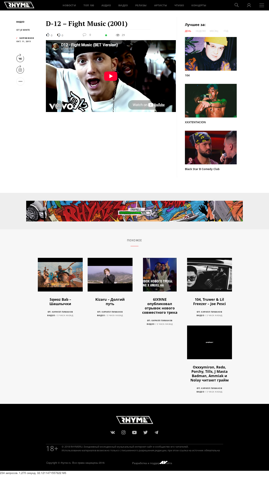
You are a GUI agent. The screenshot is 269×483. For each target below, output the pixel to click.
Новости (69, 5)
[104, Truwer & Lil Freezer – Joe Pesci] (209, 277)
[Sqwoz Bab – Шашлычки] (60, 277)
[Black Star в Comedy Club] (211, 147)
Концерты (198, 5)
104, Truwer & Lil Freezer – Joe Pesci (209, 301)
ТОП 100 (88, 5)
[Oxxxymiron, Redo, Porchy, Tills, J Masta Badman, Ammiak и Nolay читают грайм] (209, 344)
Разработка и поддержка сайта (152, 463)
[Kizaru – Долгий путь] (110, 277)
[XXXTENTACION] (212, 101)
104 (187, 75)
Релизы (141, 5)
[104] (212, 54)
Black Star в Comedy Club (202, 169)
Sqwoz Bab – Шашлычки (60, 301)
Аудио (106, 5)
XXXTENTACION (195, 122)
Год (226, 31)
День (188, 31)
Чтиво (179, 5)
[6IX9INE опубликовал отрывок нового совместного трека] (160, 277)
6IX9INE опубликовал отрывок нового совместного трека (159, 306)
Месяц (214, 31)
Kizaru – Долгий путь (110, 301)
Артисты (160, 5)
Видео (123, 5)
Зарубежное (26, 38)
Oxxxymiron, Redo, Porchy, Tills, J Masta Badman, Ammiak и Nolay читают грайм (209, 373)
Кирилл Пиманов (62, 311)
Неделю (201, 31)
